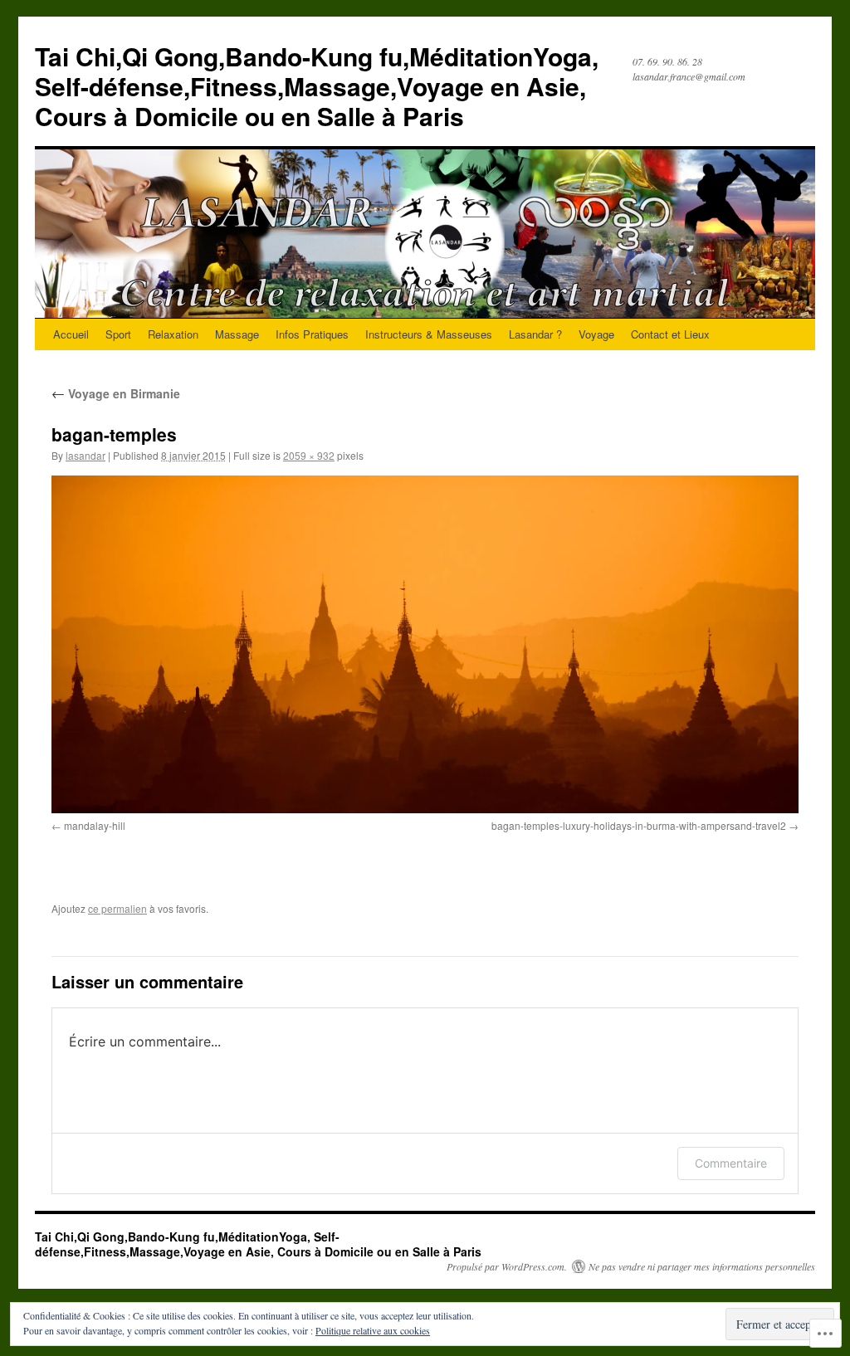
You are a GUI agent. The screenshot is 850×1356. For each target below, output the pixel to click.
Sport (118, 334)
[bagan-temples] (425, 644)
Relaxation (173, 334)
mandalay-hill (94, 825)
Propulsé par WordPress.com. (507, 1266)
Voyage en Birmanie (115, 393)
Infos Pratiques (312, 334)
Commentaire (731, 1163)
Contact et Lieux (670, 334)
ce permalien (117, 908)
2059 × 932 (309, 455)
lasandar (85, 455)
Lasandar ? (535, 334)
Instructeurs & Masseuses (428, 334)
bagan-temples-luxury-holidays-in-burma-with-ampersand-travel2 (638, 825)
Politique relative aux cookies (372, 1330)
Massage (237, 334)
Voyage (596, 334)
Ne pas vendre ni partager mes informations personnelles (702, 1266)
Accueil (71, 334)
